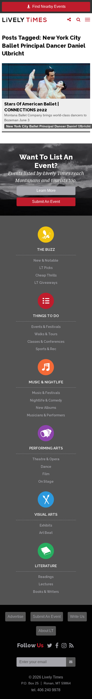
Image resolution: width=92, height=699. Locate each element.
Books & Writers (46, 592)
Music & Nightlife (46, 382)
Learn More (46, 190)
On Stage (46, 481)
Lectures (46, 584)
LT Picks (46, 268)
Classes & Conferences (45, 341)
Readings (46, 577)
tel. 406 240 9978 (45, 690)
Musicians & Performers (46, 415)
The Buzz (46, 249)
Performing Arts (46, 448)
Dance (46, 467)
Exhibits (46, 525)
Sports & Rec (46, 349)
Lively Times (24, 19)
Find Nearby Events (48, 6)
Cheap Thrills (46, 275)
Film (45, 474)
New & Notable (45, 260)
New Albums (46, 408)
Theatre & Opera (45, 459)
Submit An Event (46, 202)
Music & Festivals (46, 393)
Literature (46, 566)
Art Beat (46, 533)
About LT (46, 631)
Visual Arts (45, 514)
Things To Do (46, 316)
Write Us (77, 617)
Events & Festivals (46, 327)
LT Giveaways (45, 283)
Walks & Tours (45, 334)
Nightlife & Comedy (46, 400)
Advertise (15, 617)
